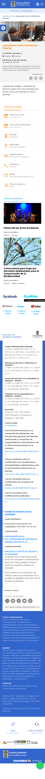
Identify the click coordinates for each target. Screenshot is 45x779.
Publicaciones (33, 640)
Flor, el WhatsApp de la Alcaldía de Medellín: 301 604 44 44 (21, 540)
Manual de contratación (18, 666)
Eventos (12, 16)
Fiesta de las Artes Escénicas (21, 228)
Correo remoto (9, 650)
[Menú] (3, 4)
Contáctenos (11, 425)
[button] (37, 4)
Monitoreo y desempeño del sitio (16, 658)
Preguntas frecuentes (26, 650)
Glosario (6, 655)
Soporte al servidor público (14, 640)
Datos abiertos (20, 679)
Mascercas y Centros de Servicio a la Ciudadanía (21, 552)
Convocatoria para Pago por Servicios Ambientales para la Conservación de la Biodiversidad (21, 272)
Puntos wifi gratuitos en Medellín (16, 671)
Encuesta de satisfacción (13, 653)
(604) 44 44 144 (37, 733)
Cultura (6, 235)
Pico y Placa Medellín (30, 668)
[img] (3, 4)
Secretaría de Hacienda (10, 62)
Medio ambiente (18, 283)
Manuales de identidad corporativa (26, 655)
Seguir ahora (8, 312)
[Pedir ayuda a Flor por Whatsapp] (40, 765)
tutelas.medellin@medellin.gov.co (21, 488)
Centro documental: (11, 620)
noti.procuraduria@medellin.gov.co (22, 474)
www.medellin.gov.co (14, 536)
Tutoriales (15, 668)
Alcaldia (5, 16)
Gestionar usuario (33, 653)
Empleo (8, 56)
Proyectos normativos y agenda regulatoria (20, 638)
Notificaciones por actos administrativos (19, 625)
